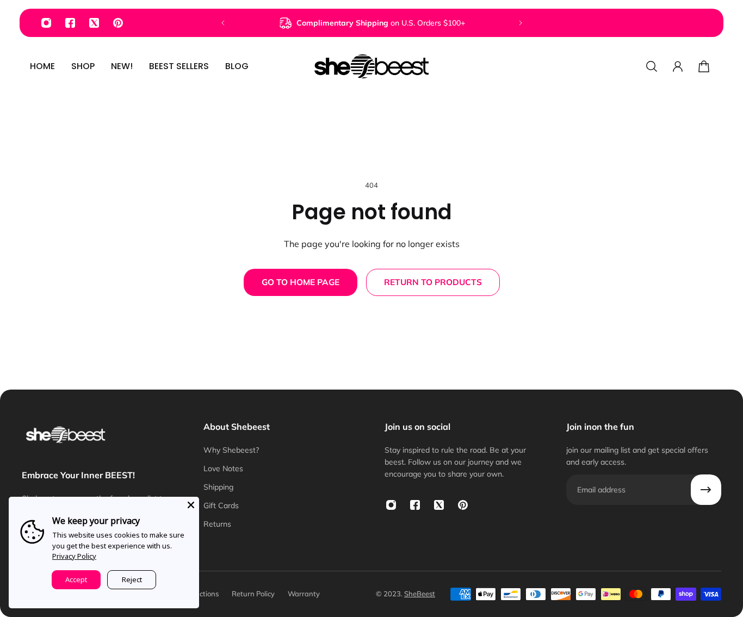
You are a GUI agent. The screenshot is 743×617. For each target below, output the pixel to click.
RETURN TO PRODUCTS (433, 282)
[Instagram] (46, 23)
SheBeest (419, 593)
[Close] (190, 504)
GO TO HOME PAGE (300, 282)
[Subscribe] (706, 489)
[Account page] (678, 66)
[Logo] (371, 66)
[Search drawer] (652, 66)
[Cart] (704, 66)
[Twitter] (94, 23)
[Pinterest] (118, 23)
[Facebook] (70, 23)
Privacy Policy (74, 556)
